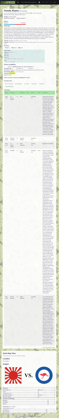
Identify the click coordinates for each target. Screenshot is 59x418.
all (46, 347)
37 (13, 71)
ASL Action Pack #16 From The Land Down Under (15, 13)
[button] (28, 2)
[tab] (9, 83)
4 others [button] (23, 14)
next (35, 13)
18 (11, 71)
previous (39, 13)
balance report (51, 347)
